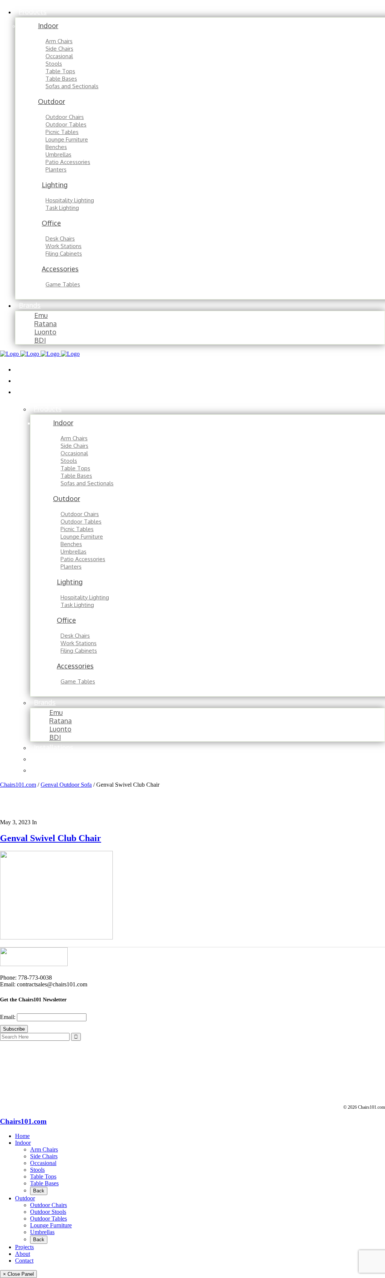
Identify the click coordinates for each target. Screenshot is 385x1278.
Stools (37, 1170)
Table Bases (44, 1183)
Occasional (43, 1163)
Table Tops (43, 1176)
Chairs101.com (18, 784)
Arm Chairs (44, 1149)
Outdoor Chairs (48, 1205)
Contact (24, 1260)
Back (38, 1191)
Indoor (23, 1143)
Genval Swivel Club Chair (50, 838)
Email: (8, 1017)
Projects (24, 1247)
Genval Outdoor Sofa (66, 784)
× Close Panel (18, 1274)
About (22, 1254)
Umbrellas (42, 1232)
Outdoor (25, 1198)
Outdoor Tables (48, 1218)
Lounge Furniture (51, 1225)
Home (22, 1136)
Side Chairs (44, 1156)
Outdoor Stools (48, 1212)
